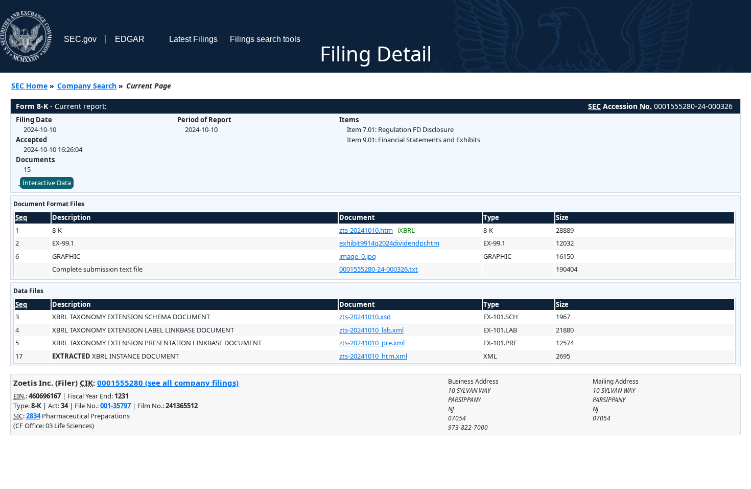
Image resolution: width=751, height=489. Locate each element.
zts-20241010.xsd (365, 316)
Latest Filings (193, 39)
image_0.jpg (357, 256)
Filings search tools (265, 39)
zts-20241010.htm (366, 230)
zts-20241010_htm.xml (373, 356)
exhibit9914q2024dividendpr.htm (389, 243)
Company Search (86, 86)
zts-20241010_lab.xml (371, 330)
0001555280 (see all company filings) (168, 382)
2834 (33, 415)
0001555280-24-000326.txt (378, 269)
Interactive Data (46, 182)
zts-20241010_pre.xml (372, 342)
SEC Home (29, 86)
